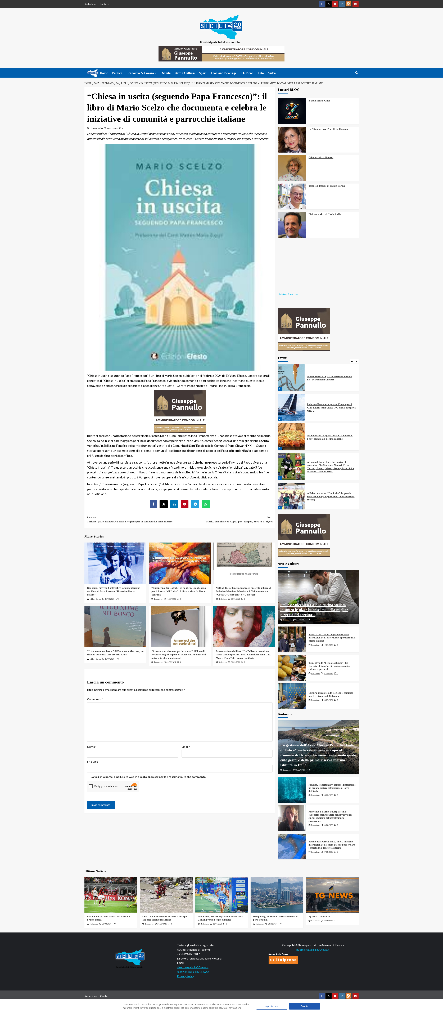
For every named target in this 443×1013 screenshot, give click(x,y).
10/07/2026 (109, 659)
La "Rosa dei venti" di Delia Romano (328, 129)
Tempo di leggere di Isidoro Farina (327, 186)
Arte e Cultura (185, 73)
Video (272, 73)
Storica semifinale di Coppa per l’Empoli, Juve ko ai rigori (239, 519)
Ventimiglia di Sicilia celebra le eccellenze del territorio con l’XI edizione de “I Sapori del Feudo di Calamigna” (330, 496)
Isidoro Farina (96, 128)
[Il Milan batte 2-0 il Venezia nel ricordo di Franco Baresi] (110, 895)
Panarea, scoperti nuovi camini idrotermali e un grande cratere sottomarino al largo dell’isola (332, 788)
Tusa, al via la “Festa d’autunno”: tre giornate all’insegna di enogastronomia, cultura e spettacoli (329, 666)
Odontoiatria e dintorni (321, 157)
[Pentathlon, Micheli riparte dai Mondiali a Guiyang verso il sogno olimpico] (221, 895)
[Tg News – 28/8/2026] (332, 895)
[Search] (356, 73)
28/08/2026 (106, 924)
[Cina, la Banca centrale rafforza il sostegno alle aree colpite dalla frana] (166, 895)
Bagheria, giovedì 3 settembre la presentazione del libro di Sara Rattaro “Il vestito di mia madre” (113, 591)
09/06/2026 (171, 662)
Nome (92, 746)
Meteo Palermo (288, 294)
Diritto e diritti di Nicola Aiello (325, 214)
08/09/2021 (328, 700)
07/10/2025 (328, 673)
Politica (117, 73)
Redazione (90, 3)
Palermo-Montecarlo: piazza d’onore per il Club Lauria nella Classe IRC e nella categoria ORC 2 (331, 378)
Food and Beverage (224, 73)
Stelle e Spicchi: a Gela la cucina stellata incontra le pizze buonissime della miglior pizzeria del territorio (314, 610)
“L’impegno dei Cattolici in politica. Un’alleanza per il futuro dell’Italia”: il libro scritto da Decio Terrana (178, 591)
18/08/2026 (109, 599)
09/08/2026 (300, 770)
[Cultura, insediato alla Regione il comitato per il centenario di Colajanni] (292, 696)
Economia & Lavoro (140, 73)
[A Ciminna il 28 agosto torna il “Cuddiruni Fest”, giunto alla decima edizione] (291, 407)
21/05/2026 (235, 662)
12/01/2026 (328, 645)
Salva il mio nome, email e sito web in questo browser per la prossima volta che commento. (148, 776)
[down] (156, 73)
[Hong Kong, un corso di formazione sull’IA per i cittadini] (277, 895)
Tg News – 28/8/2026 (319, 916)
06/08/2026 (328, 795)
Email (186, 746)
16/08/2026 (171, 599)
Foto (261, 73)
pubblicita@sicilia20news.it (312, 949)
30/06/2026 (328, 825)
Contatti (104, 3)
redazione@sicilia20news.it (193, 971)
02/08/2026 (235, 599)
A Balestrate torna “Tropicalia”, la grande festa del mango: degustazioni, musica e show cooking (330, 466)
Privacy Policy (185, 976)
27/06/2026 (328, 852)
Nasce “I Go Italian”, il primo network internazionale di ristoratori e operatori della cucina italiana (332, 637)
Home (104, 73)
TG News (247, 73)
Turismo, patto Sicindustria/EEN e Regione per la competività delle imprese (130, 519)
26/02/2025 (112, 128)
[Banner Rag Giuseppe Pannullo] (180, 411)
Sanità (166, 73)
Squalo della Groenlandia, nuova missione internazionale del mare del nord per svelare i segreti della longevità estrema (332, 844)
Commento (95, 699)
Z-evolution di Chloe (319, 100)
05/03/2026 (300, 620)
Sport (202, 73)
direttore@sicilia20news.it (192, 967)
